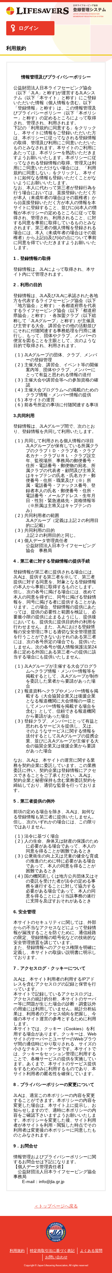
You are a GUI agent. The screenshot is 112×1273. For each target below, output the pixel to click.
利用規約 (17, 1251)
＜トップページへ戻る (56, 1206)
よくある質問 (91, 1251)
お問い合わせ (56, 1257)
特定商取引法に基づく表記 (52, 1251)
